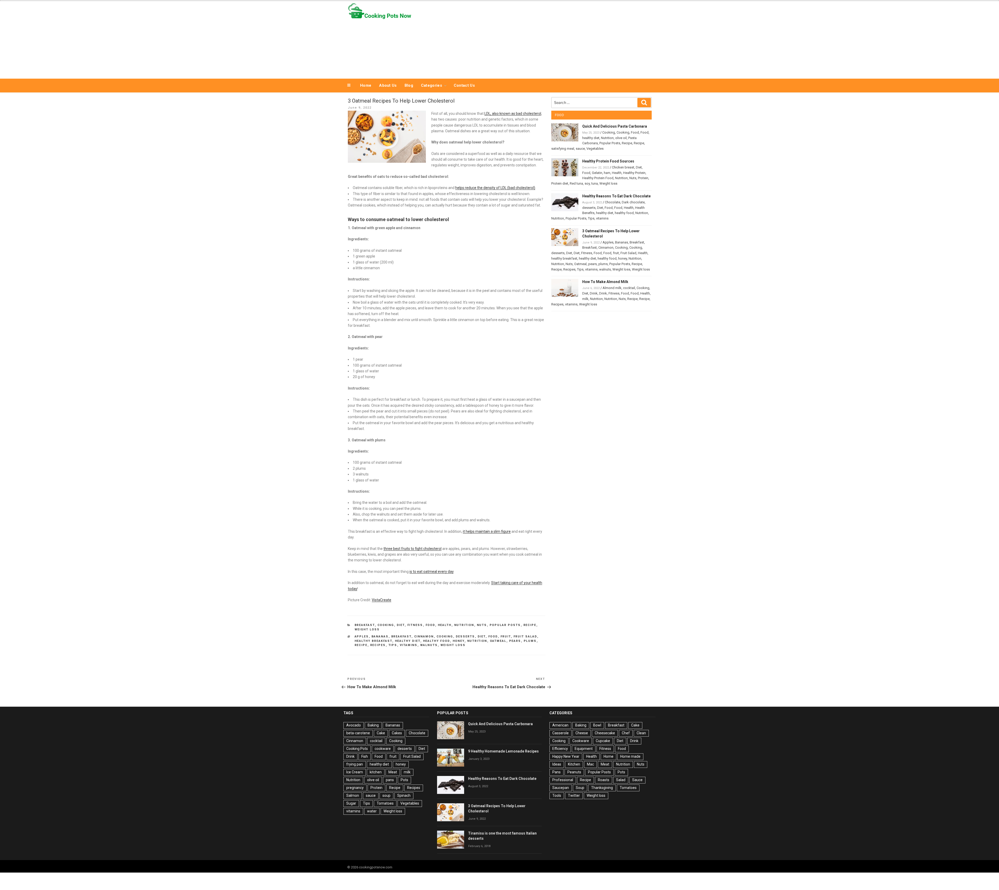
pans (390, 780)
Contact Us (464, 85)
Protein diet (559, 183)
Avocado (353, 725)
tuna (594, 183)
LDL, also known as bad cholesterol (512, 113)
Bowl (597, 725)
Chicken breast (623, 167)
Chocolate (612, 202)
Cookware (580, 741)
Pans (556, 772)
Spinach (404, 795)
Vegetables (595, 149)
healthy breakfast (373, 641)
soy (587, 183)
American (560, 725)
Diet (401, 625)
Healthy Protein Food (597, 178)
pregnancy (355, 788)
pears (515, 641)
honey (459, 641)
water (372, 811)
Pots (404, 780)
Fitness (415, 625)
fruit (506, 636)
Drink (594, 293)
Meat (392, 772)
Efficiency (560, 749)
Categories (431, 85)
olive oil (621, 138)
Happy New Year (565, 756)
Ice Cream (354, 772)
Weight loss (367, 629)
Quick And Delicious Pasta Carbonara (614, 126)
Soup (580, 788)
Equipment (584, 749)
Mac (590, 764)
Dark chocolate (633, 202)
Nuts (482, 625)
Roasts (603, 780)
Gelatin (597, 173)
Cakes (397, 733)
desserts (465, 636)
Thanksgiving (602, 788)
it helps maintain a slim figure (487, 531)
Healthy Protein (634, 173)
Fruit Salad (525, 636)
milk (585, 299)
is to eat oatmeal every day (431, 571)
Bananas (380, 636)
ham (607, 173)
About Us (387, 85)
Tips (392, 645)
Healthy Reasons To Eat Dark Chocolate (616, 196)
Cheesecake (605, 733)
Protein (643, 178)
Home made (630, 756)
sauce (580, 149)
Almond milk (612, 288)
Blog (409, 85)
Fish (364, 756)
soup (386, 795)
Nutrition (464, 625)
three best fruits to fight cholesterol (412, 549)
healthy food (436, 641)
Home (365, 85)
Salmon (352, 795)
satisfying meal (562, 149)
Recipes (378, 645)
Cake (381, 733)
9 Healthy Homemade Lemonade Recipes (503, 751)
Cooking (385, 625)
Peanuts (574, 772)
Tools (556, 795)
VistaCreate (381, 600)
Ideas (556, 764)
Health (445, 625)
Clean (641, 733)
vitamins (409, 645)
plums (530, 641)
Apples (362, 636)
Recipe (529, 625)
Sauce (637, 780)
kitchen (376, 772)
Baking (373, 725)
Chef (626, 733)
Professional (562, 780)
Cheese (581, 733)
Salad (620, 780)
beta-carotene (358, 733)
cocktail (629, 288)
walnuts (429, 645)
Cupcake (603, 741)
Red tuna (576, 183)
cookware (383, 749)
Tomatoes (385, 803)
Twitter (574, 795)
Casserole (560, 733)
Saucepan (560, 788)
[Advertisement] (552, 38)
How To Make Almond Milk (605, 282)
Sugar (351, 803)
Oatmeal (498, 641)
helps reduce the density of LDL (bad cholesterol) (495, 188)
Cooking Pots (357, 749)
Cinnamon (424, 636)
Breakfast (365, 625)
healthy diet (407, 641)
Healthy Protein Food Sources (608, 161)
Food (430, 625)
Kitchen (574, 764)
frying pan (354, 764)
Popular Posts (505, 625)
